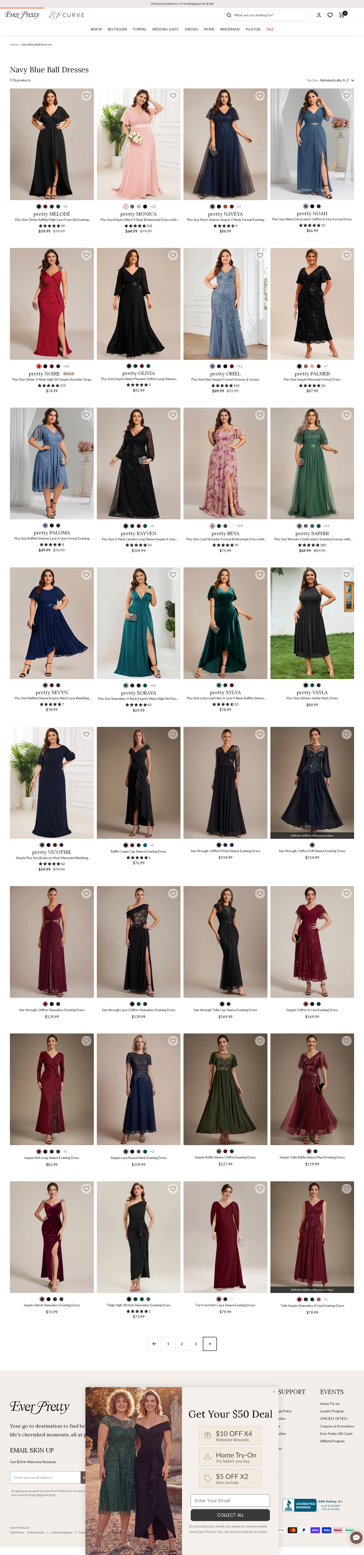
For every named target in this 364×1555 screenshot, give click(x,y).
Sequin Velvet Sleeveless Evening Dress (52, 1305)
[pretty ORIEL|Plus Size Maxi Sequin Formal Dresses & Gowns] (225, 304)
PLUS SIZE (253, 29)
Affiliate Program (332, 1441)
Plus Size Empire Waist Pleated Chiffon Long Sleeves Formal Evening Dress (138, 379)
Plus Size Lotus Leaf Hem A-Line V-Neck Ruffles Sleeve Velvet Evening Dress (225, 698)
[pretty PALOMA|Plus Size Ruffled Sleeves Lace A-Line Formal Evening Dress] (52, 463)
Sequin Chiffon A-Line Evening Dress (312, 1010)
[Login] (319, 15)
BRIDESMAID (230, 29)
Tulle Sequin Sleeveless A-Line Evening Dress (312, 1306)
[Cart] (341, 15)
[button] (86, 96)
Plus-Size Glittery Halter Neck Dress (312, 698)
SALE (270, 29)
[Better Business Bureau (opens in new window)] (313, 1505)
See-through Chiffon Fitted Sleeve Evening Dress (225, 851)
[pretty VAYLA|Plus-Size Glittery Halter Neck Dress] (312, 623)
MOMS (209, 29)
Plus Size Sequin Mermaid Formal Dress (312, 379)
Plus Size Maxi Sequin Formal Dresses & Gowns (225, 379)
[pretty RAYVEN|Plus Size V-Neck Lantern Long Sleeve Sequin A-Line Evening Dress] (139, 463)
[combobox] (271, 15)
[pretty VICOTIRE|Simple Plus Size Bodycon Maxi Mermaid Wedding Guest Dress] (52, 783)
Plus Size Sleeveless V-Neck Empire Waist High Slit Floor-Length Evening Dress (138, 699)
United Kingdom (62, 1532)
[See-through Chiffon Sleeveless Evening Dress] (52, 942)
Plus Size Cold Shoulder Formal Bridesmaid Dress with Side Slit (225, 539)
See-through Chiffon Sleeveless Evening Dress (52, 1010)
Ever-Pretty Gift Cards (336, 1434)
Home (14, 44)
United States (36, 1532)
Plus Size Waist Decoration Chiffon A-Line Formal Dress (312, 219)
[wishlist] (330, 15)
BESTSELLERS (117, 29)
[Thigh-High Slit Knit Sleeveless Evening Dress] (139, 1237)
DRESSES (191, 29)
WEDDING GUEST (165, 29)
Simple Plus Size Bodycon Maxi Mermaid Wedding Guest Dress (52, 858)
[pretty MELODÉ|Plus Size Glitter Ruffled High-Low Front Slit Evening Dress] (52, 144)
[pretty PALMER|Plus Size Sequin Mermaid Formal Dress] (312, 304)
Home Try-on (329, 1404)
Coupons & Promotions (337, 1426)
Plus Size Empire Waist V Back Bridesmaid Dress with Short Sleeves (139, 220)
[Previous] (154, 1344)
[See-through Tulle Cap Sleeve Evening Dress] (225, 942)
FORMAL (139, 29)
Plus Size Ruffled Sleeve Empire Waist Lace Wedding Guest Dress (52, 698)
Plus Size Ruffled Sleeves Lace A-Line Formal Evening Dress (51, 538)
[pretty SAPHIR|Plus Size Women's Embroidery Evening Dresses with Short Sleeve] (312, 463)
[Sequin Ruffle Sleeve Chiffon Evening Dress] (225, 1089)
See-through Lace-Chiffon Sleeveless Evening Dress (138, 1010)
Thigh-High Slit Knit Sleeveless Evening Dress (138, 1305)
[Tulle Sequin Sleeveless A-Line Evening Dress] (312, 1237)
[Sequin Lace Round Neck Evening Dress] (139, 1089)
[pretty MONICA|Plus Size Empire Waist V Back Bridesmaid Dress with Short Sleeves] (139, 144)
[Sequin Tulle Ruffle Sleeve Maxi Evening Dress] (312, 1089)
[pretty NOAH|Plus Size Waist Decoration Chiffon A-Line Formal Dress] (312, 144)
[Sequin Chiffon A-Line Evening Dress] (312, 942)
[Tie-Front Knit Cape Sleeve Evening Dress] (225, 1237)
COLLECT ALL (230, 1515)
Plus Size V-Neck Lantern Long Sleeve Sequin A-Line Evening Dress (138, 539)
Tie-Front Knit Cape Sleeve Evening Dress (225, 1305)
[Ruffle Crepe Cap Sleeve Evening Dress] (139, 783)
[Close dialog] (274, 1391)
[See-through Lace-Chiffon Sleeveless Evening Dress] (139, 942)
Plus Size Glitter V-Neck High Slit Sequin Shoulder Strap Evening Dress (51, 379)
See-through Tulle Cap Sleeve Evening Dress (225, 1010)
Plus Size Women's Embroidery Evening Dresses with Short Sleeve (312, 539)
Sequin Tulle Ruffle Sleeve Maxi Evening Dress (312, 1157)
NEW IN (96, 29)
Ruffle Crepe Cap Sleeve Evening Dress (138, 851)
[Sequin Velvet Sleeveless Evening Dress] (52, 1237)
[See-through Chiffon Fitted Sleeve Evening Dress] (225, 783)
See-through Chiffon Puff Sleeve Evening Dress (312, 851)
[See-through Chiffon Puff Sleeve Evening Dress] (312, 783)
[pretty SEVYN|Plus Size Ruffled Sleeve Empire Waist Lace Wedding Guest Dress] (52, 623)
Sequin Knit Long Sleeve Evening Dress (51, 1158)
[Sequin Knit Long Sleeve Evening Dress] (52, 1089)
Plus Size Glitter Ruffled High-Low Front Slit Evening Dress (52, 220)
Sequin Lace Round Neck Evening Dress (139, 1158)
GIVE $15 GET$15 (333, 1419)
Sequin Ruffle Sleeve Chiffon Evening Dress (225, 1157)
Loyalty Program (332, 1411)
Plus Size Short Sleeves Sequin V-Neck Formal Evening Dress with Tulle (225, 220)
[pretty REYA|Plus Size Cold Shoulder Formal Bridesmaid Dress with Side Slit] (225, 463)
